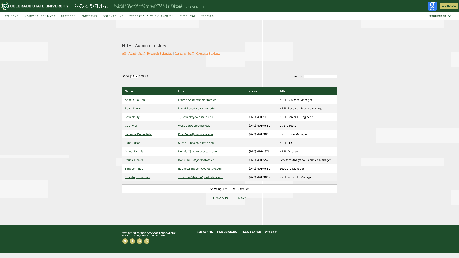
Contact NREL (205, 231)
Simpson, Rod (134, 168)
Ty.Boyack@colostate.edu (195, 117)
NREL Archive (113, 16)
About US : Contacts (40, 16)
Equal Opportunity (227, 231)
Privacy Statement (251, 231)
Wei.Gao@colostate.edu (194, 125)
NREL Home (10, 16)
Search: (298, 76)
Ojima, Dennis (134, 151)
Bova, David (133, 108)
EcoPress (208, 16)
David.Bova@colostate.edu (196, 108)
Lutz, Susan (132, 143)
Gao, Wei (131, 125)
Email (181, 91)
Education (89, 16)
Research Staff (184, 53)
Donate (449, 6)
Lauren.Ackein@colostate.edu (198, 100)
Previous (220, 198)
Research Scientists (159, 53)
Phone (253, 91)
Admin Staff (136, 53)
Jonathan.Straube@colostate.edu (200, 177)
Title (282, 91)
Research (68, 16)
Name (129, 91)
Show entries (135, 76)
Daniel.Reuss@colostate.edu (197, 160)
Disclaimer (271, 231)
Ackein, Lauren (135, 100)
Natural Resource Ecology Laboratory (91, 6)
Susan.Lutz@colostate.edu (196, 143)
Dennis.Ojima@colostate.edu (197, 151)
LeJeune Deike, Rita (138, 134)
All (124, 53)
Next (242, 198)
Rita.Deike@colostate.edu (195, 134)
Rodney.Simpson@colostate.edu (200, 168)
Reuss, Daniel (134, 160)
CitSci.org (187, 16)
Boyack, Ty (132, 117)
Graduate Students (208, 53)
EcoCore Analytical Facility (151, 16)
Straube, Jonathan (137, 177)
